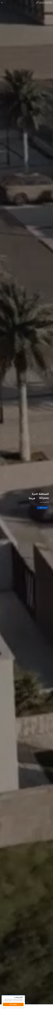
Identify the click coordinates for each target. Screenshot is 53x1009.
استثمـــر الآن (13, 1004)
